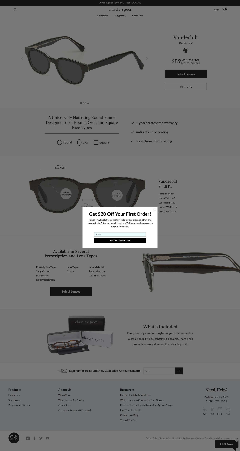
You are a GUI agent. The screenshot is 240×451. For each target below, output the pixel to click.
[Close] (154, 210)
